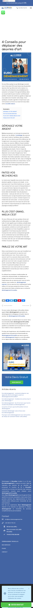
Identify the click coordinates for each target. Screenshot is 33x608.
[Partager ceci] (7, 300)
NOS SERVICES (6, 545)
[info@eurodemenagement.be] (3, 519)
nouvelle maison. (10, 103)
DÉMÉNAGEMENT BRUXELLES (10, 541)
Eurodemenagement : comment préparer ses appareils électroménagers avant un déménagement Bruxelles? (15, 395)
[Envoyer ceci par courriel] (4, 300)
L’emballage (19, 135)
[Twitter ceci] (11, 300)
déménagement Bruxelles (9, 335)
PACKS (4, 548)
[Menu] (31, 8)
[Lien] (16, 357)
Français (6, 0)
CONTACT (4, 552)
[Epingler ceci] (19, 300)
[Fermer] (28, 588)
